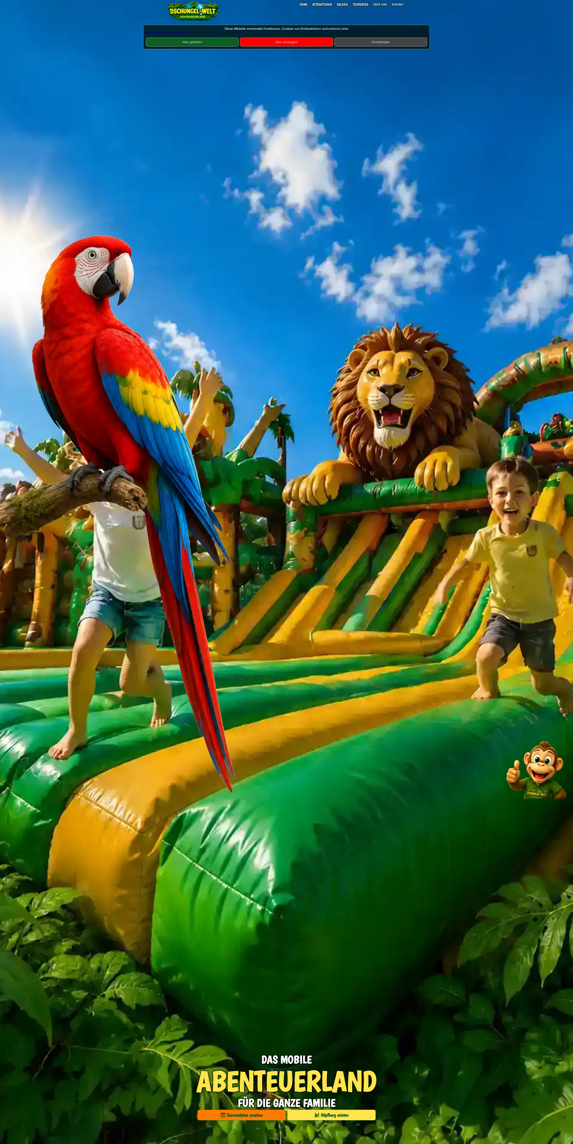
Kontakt (397, 4)
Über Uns (380, 4)
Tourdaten (360, 4)
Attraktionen (322, 4)
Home (304, 4)
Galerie (342, 4)
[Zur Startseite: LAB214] (193, 21)
